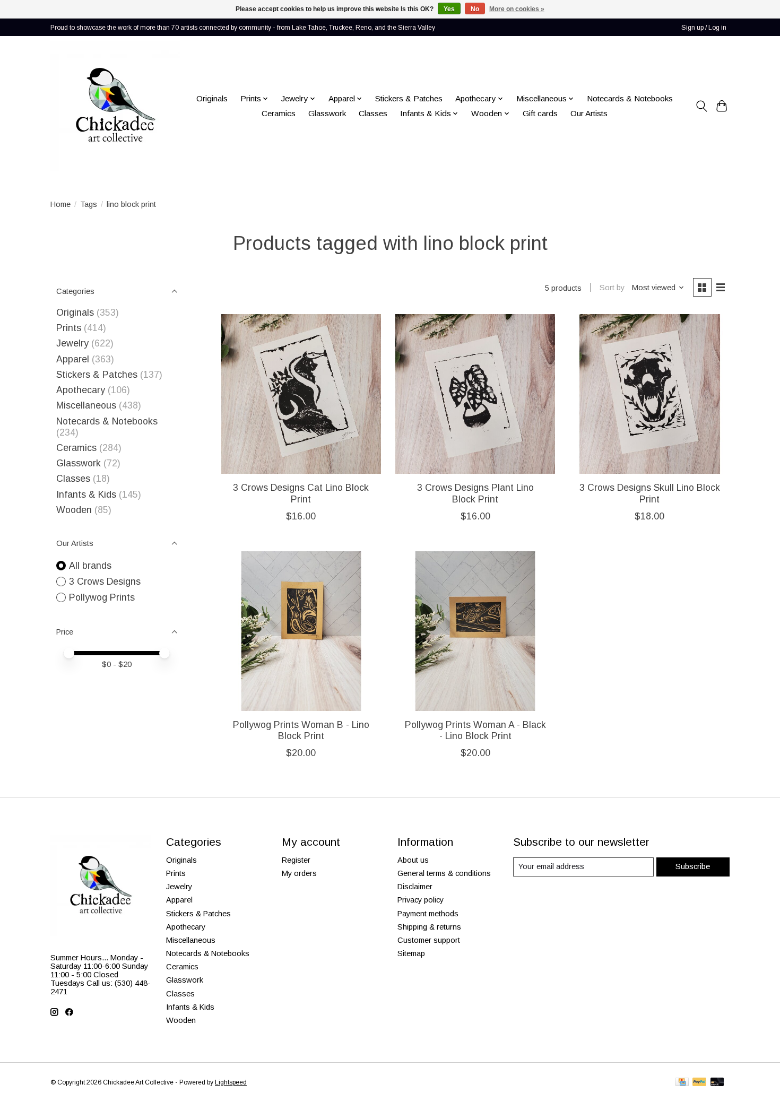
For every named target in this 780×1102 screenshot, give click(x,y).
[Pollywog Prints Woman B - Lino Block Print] (301, 631)
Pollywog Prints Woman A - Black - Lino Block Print (475, 730)
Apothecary (80, 390)
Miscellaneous (86, 405)
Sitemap (411, 953)
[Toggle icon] (701, 106)
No (475, 9)
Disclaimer (414, 886)
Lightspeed (231, 1082)
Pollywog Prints (102, 597)
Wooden (74, 510)
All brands (90, 565)
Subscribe (692, 866)
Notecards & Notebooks (630, 98)
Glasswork (327, 113)
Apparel (72, 359)
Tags (88, 204)
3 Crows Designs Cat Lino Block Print (301, 493)
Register (296, 860)
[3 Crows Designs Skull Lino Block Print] (650, 394)
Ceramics (279, 113)
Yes (449, 9)
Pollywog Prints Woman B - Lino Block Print (301, 730)
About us (413, 860)
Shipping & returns (429, 927)
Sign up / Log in (703, 27)
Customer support (428, 940)
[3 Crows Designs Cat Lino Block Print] (301, 394)
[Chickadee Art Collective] (115, 106)
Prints (68, 328)
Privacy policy (420, 900)
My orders (299, 873)
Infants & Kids (86, 494)
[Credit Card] (682, 1083)
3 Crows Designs (105, 581)
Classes (373, 113)
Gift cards (540, 113)
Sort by (612, 287)
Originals (212, 98)
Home (60, 204)
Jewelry (72, 343)
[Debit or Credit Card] (717, 1083)
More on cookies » (516, 9)
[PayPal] (699, 1083)
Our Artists (589, 113)
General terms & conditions (444, 873)
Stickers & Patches (409, 98)
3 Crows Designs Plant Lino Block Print (475, 493)
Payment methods (427, 913)
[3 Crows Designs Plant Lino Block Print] (475, 394)
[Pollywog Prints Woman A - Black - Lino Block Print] (475, 631)
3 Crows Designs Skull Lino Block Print (649, 493)
